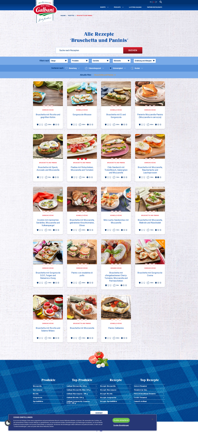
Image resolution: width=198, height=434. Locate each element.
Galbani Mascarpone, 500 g (77, 394)
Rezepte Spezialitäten (108, 401)
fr (150, 2)
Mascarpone (38, 390)
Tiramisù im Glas (140, 390)
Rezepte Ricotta (106, 394)
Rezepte (102, 7)
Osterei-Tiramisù (140, 386)
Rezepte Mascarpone (108, 390)
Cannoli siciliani (140, 401)
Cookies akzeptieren (121, 420)
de (154, 2)
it (156, 2)
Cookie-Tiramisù (140, 397)
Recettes (71, 15)
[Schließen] (152, 419)
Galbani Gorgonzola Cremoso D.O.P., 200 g (78, 402)
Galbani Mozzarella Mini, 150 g (78, 390)
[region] (82, 422)
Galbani (63, 15)
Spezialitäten (38, 401)
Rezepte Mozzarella (108, 386)
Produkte (117, 7)
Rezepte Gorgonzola (108, 397)
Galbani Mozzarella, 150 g (77, 386)
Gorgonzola (37, 397)
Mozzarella (37, 386)
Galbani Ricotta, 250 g (75, 397)
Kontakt (99, 413)
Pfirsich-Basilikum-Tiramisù (145, 394)
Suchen (132, 50)
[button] (8, 423)
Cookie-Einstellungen (121, 425)
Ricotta (35, 394)
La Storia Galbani (135, 7)
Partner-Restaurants (154, 7)
